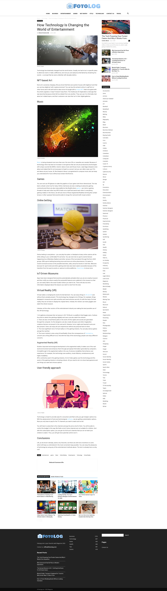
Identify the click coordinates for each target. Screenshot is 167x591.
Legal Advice (106, 276)
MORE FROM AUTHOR (57, 476)
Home (48, 13)
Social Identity (107, 357)
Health (105, 247)
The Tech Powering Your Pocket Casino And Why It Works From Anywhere (51, 558)
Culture (105, 169)
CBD (104, 145)
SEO (104, 341)
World (104, 404)
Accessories (106, 91)
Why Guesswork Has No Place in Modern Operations (48, 563)
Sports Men (106, 367)
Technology (100, 13)
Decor (104, 177)
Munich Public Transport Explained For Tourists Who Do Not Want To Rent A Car (50, 574)
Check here (80, 268)
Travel (119, 13)
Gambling (105, 229)
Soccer (105, 354)
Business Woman (108, 130)
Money (105, 291)
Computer (106, 158)
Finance (105, 216)
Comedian (106, 153)
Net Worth (83, 13)
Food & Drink (106, 221)
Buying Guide (107, 135)
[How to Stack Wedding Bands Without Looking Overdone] (106, 78)
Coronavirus (89, 333)
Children (105, 151)
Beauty (105, 111)
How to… (105, 258)
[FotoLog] (83, 6)
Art (104, 104)
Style (91, 13)
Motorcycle (106, 294)
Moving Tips (106, 299)
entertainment (45, 455)
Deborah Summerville (44, 32)
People (105, 320)
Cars (104, 140)
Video (104, 396)
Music (39, 162)
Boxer (104, 125)
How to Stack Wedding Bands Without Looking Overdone (50, 579)
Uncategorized (107, 391)
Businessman (107, 132)
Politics (105, 328)
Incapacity (106, 263)
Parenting (105, 317)
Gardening (106, 237)
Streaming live (71, 455)
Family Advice (107, 203)
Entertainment (66, 13)
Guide (104, 242)
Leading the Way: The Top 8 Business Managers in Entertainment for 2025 (67, 496)
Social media (106, 362)
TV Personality (107, 385)
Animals (105, 101)
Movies (105, 297)
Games (75, 13)
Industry (105, 265)
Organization (106, 315)
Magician (105, 281)
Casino (105, 143)
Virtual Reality (87, 455)
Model (104, 289)
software (70, 419)
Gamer (105, 231)
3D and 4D (88, 295)
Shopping (105, 344)
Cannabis (105, 138)
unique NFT (79, 89)
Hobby (105, 252)
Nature (105, 307)
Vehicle (105, 393)
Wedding (105, 401)
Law (104, 273)
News (104, 312)
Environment (106, 195)
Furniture (105, 226)
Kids (104, 271)
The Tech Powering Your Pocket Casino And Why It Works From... (115, 37)
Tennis (105, 375)
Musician (105, 304)
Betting (105, 114)
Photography (106, 325)
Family (105, 200)
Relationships (107, 333)
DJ (103, 184)
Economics (106, 187)
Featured (105, 213)
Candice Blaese (105, 40)
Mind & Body (106, 286)
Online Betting (63, 455)
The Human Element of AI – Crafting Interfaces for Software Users (119, 60)
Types (104, 388)
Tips (104, 377)
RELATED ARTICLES (43, 476)
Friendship (106, 224)
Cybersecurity (107, 171)
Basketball (106, 109)
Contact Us (110, 13)
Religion (105, 336)
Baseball (105, 106)
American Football (108, 98)
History (105, 250)
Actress (105, 96)
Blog (104, 122)
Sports (105, 364)
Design (105, 179)
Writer (104, 406)
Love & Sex (106, 278)
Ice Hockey (106, 260)
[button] (128, 14)
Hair (104, 244)
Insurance (106, 268)
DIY (104, 182)
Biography (106, 119)
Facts (104, 198)
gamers (79, 188)
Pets (104, 323)
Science (105, 338)
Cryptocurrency (107, 166)
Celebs (105, 148)
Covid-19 (105, 164)
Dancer (105, 174)
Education (106, 190)
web (104, 398)
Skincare (105, 351)
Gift (104, 239)
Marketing (106, 284)
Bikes (104, 117)
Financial (105, 218)
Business (55, 13)
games (52, 455)
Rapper (105, 331)
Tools (104, 380)
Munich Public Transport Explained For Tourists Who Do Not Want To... (120, 69)
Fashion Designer (108, 208)
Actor (104, 93)
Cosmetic (105, 161)
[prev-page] (38, 520)
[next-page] (41, 520)
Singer (105, 346)
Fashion (105, 205)
